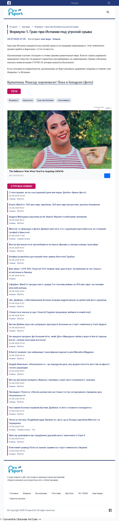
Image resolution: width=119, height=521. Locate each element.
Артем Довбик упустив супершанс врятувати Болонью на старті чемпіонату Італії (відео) (57, 324)
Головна (14, 493)
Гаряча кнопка (17, 498)
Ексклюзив (41, 493)
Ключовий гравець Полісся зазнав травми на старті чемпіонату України (48, 447)
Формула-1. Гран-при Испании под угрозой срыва (57, 27)
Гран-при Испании (45, 100)
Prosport (13, 27)
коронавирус (64, 100)
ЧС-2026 (83, 493)
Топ (33, 430)
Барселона (28, 100)
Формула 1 (13, 100)
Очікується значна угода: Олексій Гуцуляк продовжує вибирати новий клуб (50, 312)
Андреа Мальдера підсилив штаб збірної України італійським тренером (48, 216)
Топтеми (56, 493)
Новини (56, 39)
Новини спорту (23, 239)
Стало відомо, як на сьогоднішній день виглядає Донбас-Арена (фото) (47, 192)
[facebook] (9, 3)
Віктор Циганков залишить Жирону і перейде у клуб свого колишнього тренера (52, 380)
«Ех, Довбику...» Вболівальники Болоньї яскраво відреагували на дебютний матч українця (57, 300)
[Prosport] (15, 12)
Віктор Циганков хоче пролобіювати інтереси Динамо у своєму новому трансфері (53, 244)
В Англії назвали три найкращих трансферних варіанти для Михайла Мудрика (51, 352)
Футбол (20, 199)
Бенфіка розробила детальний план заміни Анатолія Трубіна (42, 256)
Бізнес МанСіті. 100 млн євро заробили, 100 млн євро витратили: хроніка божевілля (54, 204)
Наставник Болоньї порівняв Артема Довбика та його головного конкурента (50, 407)
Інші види (26, 27)
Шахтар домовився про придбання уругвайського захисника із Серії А (47, 435)
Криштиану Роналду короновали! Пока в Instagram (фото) (50, 82)
